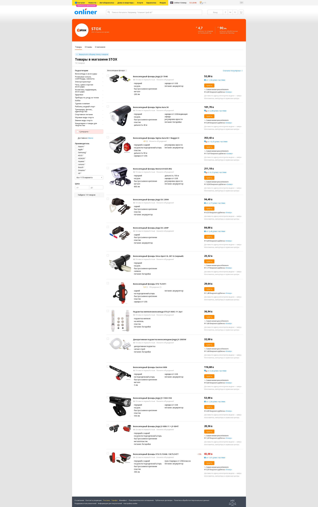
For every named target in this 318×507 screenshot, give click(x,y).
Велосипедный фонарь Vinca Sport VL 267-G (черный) (158, 256)
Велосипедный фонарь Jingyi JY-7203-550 (152, 398)
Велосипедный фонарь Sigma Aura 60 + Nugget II (156, 138)
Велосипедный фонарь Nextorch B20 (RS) (152, 168)
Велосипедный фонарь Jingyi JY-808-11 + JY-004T (156, 426)
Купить (209, 85)
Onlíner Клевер (180, 2)
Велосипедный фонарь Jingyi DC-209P (151, 228)
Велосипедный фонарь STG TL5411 (149, 284)
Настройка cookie (130, 503)
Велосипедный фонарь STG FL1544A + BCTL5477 (156, 454)
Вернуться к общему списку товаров (93, 54)
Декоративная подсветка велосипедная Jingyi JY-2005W (159, 339)
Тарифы (114, 500)
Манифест (123, 500)
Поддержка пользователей (85, 503)
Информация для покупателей (110, 503)
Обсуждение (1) (155, 287)
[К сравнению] (108, 76)
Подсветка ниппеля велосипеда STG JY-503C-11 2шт (157, 311)
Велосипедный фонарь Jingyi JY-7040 (150, 76)
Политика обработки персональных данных (191, 500)
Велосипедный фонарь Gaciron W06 (150, 367)
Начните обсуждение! (165, 80)
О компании (79, 500)
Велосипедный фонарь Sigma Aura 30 (151, 107)
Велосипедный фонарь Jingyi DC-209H (151, 199)
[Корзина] (241, 12)
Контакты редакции (94, 500)
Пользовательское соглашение (141, 500)
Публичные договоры (164, 500)
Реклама (106, 500)
